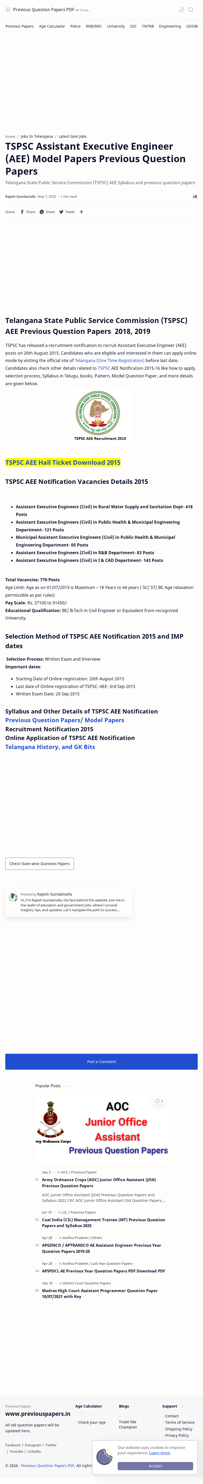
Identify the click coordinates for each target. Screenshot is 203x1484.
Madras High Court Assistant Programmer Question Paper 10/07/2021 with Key (100, 1293)
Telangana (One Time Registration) (110, 360)
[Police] (75, 26)
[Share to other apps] (81, 211)
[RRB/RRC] (94, 26)
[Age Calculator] (52, 26)
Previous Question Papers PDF (43, 9)
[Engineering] (170, 26)
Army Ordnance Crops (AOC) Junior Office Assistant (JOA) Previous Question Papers (99, 1182)
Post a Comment (101, 1061)
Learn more (159, 1452)
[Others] (96, 1237)
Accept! (155, 1465)
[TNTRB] (148, 26)
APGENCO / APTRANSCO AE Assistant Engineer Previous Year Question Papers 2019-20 (101, 1248)
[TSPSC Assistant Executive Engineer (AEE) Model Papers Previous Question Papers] (101, 417)
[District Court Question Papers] (87, 1283)
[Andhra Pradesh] (76, 1237)
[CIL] (66, 1212)
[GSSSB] (192, 26)
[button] (182, 10)
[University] (116, 26)
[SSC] (133, 26)
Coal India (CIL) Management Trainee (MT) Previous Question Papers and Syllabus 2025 (103, 1222)
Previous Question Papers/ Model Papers (64, 720)
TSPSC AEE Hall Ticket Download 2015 (63, 462)
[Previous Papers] (20, 26)
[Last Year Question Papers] (111, 1263)
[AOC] (65, 1172)
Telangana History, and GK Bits (50, 747)
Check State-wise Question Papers (40, 863)
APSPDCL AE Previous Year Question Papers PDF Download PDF (103, 1271)
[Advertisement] (101, 86)
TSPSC (104, 368)
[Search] (191, 10)
